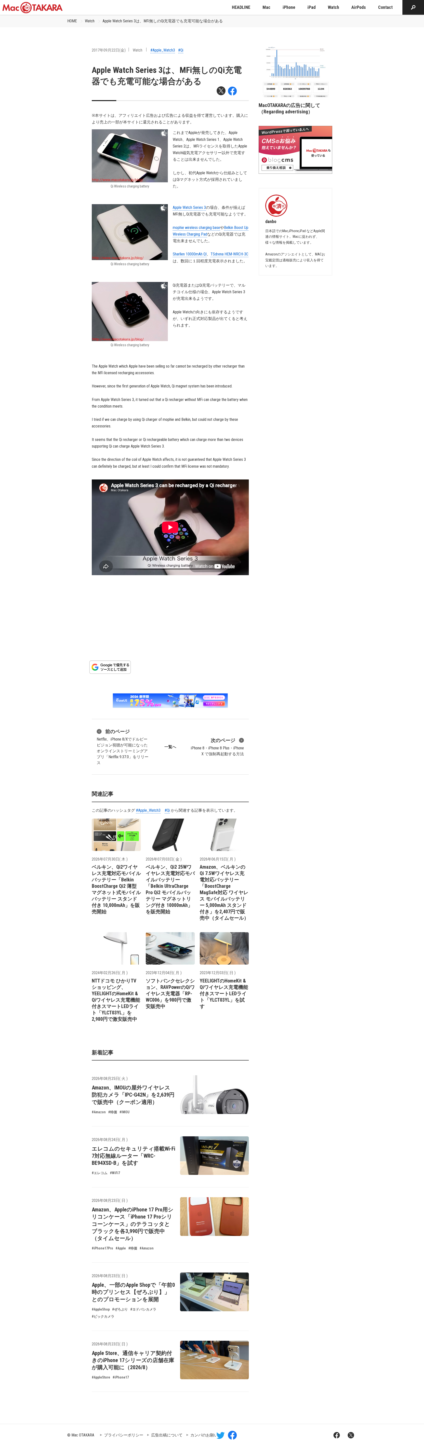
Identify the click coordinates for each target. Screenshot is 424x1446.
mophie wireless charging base (196, 227)
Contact (385, 7)
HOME (72, 21)
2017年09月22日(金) (109, 50)
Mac (266, 7)
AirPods (358, 7)
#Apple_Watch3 (162, 50)
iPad (311, 7)
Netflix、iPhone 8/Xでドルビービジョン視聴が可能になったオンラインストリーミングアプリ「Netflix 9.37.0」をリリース (122, 747)
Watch (333, 7)
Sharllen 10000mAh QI (190, 254)
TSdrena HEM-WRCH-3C (229, 254)
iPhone (289, 7)
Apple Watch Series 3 (189, 207)
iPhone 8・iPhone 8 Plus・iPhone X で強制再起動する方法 (217, 746)
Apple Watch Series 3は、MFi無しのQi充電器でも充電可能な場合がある (163, 21)
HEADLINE (241, 7)
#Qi (180, 50)
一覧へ (170, 746)
